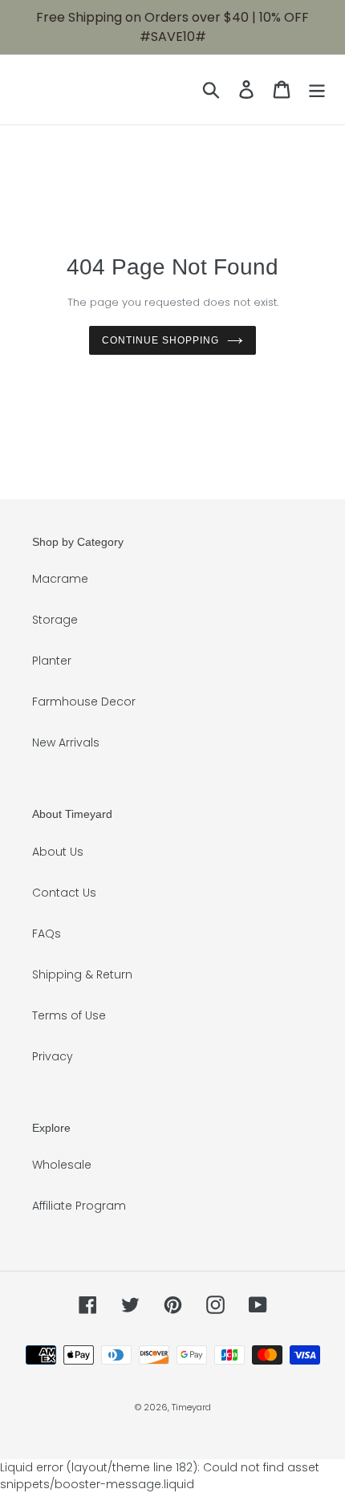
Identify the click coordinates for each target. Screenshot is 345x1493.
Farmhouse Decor (84, 702)
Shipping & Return (82, 974)
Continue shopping (160, 340)
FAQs (46, 933)
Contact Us (64, 893)
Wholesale (61, 1165)
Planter (51, 661)
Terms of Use (69, 1015)
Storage (55, 620)
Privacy (52, 1056)
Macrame (60, 579)
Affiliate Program (79, 1206)
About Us (57, 852)
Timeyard (191, 1407)
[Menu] (317, 89)
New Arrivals (65, 742)
